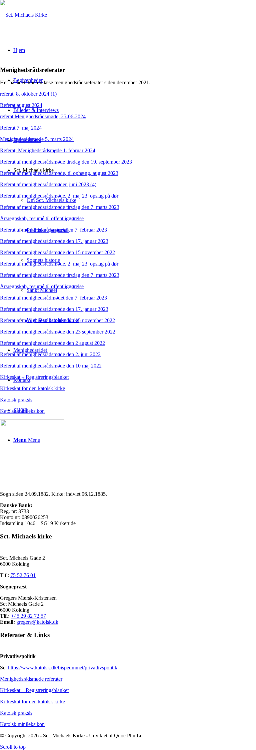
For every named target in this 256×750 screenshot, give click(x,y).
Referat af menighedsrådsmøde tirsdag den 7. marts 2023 (59, 207)
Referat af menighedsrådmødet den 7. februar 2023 (53, 230)
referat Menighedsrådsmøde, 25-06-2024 (43, 116)
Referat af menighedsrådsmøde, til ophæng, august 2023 (59, 173)
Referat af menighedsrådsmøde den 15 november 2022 (57, 252)
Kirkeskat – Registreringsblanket (34, 377)
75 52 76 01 (23, 575)
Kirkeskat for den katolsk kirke (32, 388)
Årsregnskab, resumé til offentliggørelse (42, 218)
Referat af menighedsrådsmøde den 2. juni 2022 (50, 354)
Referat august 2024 (21, 105)
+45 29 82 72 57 (28, 616)
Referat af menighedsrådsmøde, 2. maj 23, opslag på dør (59, 196)
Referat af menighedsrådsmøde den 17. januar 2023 (54, 241)
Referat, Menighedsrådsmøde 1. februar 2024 (47, 150)
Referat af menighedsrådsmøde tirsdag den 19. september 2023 (66, 162)
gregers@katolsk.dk (37, 622)
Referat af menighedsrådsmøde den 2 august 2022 (52, 343)
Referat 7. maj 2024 (21, 128)
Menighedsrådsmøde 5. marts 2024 (37, 139)
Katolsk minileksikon (22, 411)
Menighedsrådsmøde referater (31, 679)
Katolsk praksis (16, 399)
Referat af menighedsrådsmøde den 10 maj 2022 (51, 366)
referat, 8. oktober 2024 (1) (28, 94)
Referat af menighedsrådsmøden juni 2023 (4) (48, 184)
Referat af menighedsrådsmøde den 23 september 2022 (57, 332)
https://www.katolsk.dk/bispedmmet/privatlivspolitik (62, 667)
